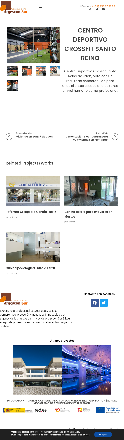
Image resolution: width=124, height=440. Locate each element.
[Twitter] (104, 303)
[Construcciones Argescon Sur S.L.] (14, 7)
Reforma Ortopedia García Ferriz (31, 212)
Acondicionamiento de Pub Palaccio (86, 375)
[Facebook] (95, 303)
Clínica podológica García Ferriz (30, 268)
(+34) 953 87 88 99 (103, 6)
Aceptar (103, 434)
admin (13, 217)
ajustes (86, 434)
